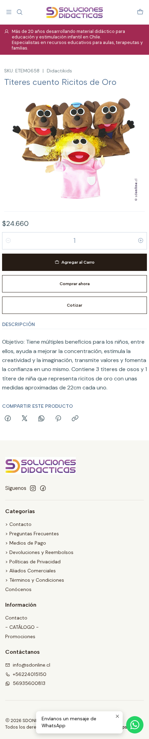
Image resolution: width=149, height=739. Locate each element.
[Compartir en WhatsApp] (41, 419)
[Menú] (9, 12)
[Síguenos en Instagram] (32, 488)
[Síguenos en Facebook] (43, 488)
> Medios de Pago (25, 543)
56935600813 (29, 683)
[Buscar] (19, 12)
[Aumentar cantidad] (141, 240)
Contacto (16, 618)
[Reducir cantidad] (8, 240)
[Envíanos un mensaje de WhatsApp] (134, 724)
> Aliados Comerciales (30, 571)
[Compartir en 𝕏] (24, 419)
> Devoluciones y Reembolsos (39, 552)
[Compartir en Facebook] (8, 419)
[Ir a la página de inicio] (74, 12)
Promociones (20, 636)
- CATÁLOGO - (22, 627)
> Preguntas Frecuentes (32, 533)
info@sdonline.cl (31, 665)
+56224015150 (29, 674)
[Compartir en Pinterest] (58, 419)
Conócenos (18, 589)
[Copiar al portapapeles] (75, 419)
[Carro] (140, 12)
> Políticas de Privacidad (33, 561)
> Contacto (18, 524)
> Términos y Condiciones (34, 580)
